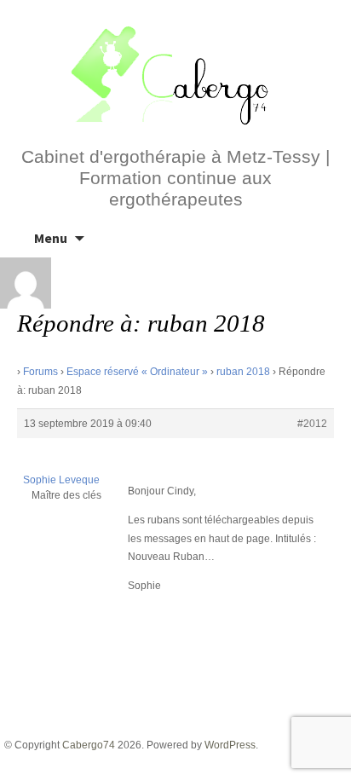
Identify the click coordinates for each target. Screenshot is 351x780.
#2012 (312, 424)
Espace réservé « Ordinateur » (137, 372)
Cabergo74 (88, 745)
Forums (40, 372)
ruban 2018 (243, 372)
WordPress (230, 745)
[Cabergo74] (175, 73)
